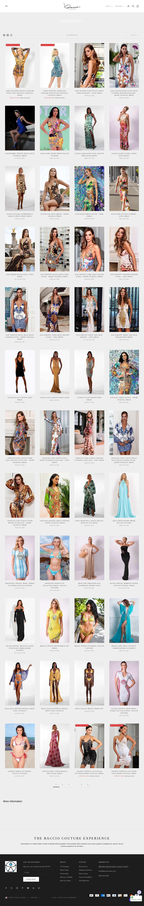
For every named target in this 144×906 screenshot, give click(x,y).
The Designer (64, 866)
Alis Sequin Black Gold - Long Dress (20, 275)
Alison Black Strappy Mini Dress (20, 399)
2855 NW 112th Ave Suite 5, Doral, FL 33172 (113, 866)
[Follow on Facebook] (6, 888)
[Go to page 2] (88, 784)
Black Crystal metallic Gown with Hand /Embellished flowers (20, 648)
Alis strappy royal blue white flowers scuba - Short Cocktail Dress (19, 337)
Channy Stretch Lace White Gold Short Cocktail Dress (124, 772)
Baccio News (64, 870)
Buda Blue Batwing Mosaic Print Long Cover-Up (20, 710)
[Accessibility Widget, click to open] (139, 892)
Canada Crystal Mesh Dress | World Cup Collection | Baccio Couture (124, 711)
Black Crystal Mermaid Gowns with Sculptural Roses (124, 584)
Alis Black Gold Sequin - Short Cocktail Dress (54, 215)
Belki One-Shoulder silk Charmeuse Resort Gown (89, 584)
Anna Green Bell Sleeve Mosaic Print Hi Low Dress (89, 522)
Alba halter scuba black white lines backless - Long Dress (89, 92)
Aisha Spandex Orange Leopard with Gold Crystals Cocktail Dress (20, 93)
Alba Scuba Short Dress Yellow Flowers (54, 154)
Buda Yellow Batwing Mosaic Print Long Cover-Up (54, 710)
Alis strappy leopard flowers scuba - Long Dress (124, 275)
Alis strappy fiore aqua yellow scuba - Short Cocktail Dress (89, 275)
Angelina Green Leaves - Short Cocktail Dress (124, 399)
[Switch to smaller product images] (8, 35)
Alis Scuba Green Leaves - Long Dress (89, 215)
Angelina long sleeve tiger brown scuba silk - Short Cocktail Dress (20, 523)
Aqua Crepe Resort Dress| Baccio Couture (124, 522)
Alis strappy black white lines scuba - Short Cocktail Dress (54, 275)
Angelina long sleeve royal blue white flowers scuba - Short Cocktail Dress (124, 460)
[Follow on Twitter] (12, 888)
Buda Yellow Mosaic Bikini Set (89, 708)
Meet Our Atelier (65, 880)
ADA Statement (84, 880)
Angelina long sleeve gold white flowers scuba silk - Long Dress (54, 460)
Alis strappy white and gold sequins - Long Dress (89, 336)
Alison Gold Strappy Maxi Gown (54, 397)
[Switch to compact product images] (11, 35)
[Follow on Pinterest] (23, 888)
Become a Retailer (66, 877)
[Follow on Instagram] (17, 888)
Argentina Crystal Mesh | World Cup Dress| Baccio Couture (20, 584)
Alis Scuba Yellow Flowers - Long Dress (124, 215)
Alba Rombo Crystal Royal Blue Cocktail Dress (19, 154)
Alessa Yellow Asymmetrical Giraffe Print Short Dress (20, 215)
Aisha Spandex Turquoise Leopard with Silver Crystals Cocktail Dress (54, 93)
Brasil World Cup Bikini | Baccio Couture (89, 647)
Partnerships (64, 873)
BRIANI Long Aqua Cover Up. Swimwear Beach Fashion (124, 647)
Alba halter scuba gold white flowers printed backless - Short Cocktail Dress (124, 93)
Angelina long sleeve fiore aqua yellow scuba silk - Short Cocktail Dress (19, 460)
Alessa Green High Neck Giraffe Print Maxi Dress (89, 154)
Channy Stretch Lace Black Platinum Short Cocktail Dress (89, 772)
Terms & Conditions (85, 877)
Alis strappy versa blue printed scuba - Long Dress (54, 336)
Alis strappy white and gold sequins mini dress (124, 336)
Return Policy (83, 873)
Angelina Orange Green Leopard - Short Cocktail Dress (54, 522)
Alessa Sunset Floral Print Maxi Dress (124, 154)
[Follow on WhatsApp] (39, 888)
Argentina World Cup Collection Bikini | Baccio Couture (55, 585)
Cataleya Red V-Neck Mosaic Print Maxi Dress (54, 772)
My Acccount (83, 866)
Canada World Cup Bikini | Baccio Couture (20, 772)
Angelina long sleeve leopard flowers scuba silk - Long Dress (89, 459)
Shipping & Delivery (85, 870)
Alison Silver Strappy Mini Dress (89, 399)
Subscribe (31, 879)
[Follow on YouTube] (28, 888)
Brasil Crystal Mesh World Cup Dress (54, 647)
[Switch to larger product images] (4, 35)
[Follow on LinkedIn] (33, 888)
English (118, 6)
